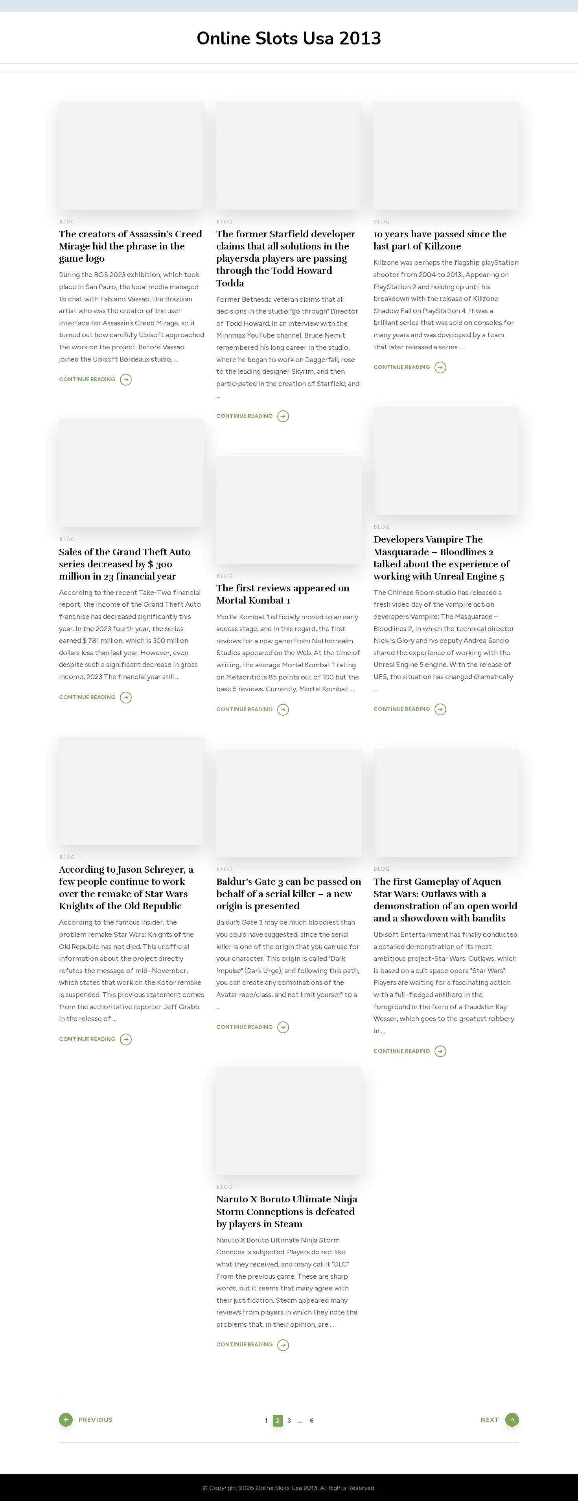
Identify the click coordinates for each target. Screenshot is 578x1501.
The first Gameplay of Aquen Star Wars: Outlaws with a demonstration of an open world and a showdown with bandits (445, 900)
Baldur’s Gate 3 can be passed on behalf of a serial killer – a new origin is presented (288, 894)
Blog (67, 222)
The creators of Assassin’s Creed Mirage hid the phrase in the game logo (130, 246)
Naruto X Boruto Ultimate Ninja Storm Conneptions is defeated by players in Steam (286, 1211)
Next (490, 1419)
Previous (96, 1419)
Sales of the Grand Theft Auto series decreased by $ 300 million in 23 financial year (124, 564)
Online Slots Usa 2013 (289, 39)
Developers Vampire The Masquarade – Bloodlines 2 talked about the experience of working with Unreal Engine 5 (442, 558)
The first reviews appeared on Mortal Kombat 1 (283, 594)
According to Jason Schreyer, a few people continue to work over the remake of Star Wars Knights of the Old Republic (126, 888)
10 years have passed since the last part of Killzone (440, 240)
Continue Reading (87, 379)
